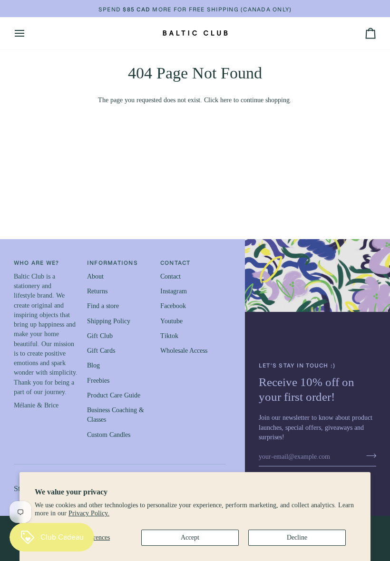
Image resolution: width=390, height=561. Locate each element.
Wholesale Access (183, 350)
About (95, 276)
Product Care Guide (113, 395)
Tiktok (169, 335)
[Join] (368, 455)
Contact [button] (175, 262)
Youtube (171, 321)
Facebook (173, 306)
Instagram (173, 291)
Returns (97, 291)
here (226, 100)
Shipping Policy (108, 321)
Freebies (98, 380)
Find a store (103, 306)
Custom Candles (108, 434)
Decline (297, 537)
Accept (190, 537)
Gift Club (100, 335)
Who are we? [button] (36, 262)
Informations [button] (112, 262)
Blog (93, 365)
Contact (170, 276)
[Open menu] (28, 33)
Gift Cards (101, 350)
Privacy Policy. (88, 513)
